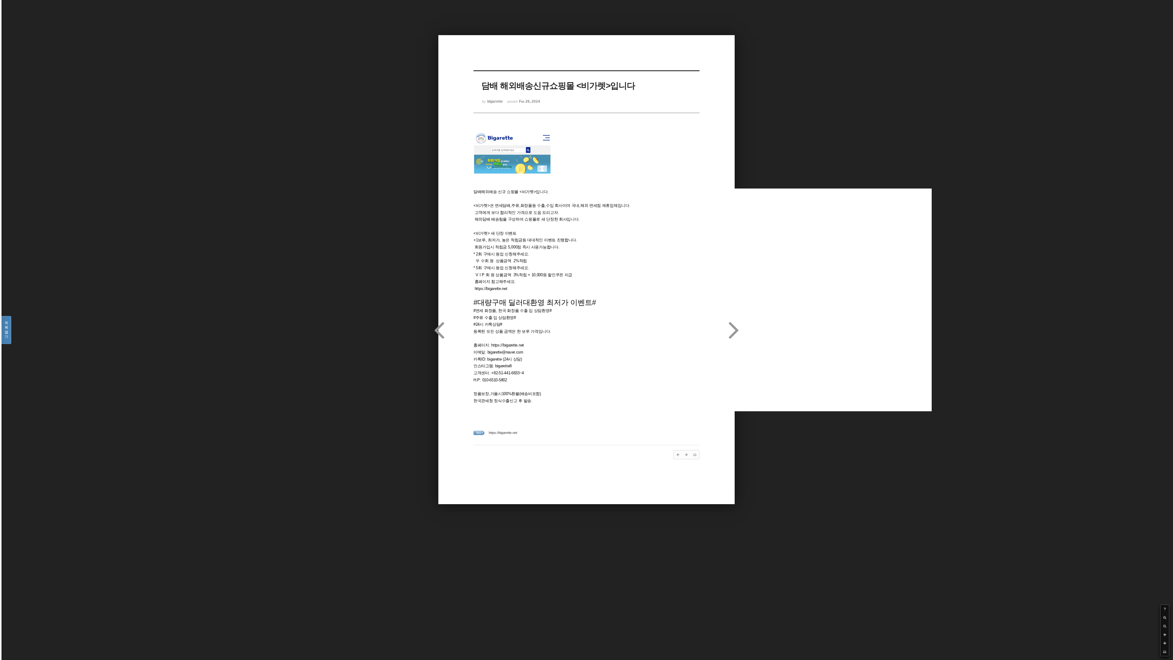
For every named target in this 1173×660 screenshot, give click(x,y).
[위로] (1164, 634)
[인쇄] (1164, 651)
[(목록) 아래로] (1164, 643)
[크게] (1164, 617)
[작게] (1164, 626)
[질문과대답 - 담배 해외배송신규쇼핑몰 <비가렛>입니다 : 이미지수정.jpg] (512, 173)
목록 (6, 330)
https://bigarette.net (491, 288)
